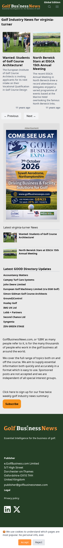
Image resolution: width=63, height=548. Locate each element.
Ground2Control (12, 298)
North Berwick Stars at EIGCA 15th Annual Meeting (44, 63)
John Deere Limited (14, 284)
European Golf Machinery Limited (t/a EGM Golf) (31, 289)
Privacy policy (11, 498)
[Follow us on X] (17, 509)
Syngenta (8, 321)
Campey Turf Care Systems (18, 279)
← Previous (11, 116)
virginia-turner (21, 227)
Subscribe (11, 404)
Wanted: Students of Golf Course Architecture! (16, 61)
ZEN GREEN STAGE (13, 326)
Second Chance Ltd (14, 317)
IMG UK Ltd (10, 307)
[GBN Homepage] (21, 6)
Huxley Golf (10, 303)
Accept (25, 542)
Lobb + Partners (12, 312)
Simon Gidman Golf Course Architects (25, 293)
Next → (31, 116)
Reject (38, 542)
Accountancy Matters (15, 275)
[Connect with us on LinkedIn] (8, 509)
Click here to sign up (16, 392)
